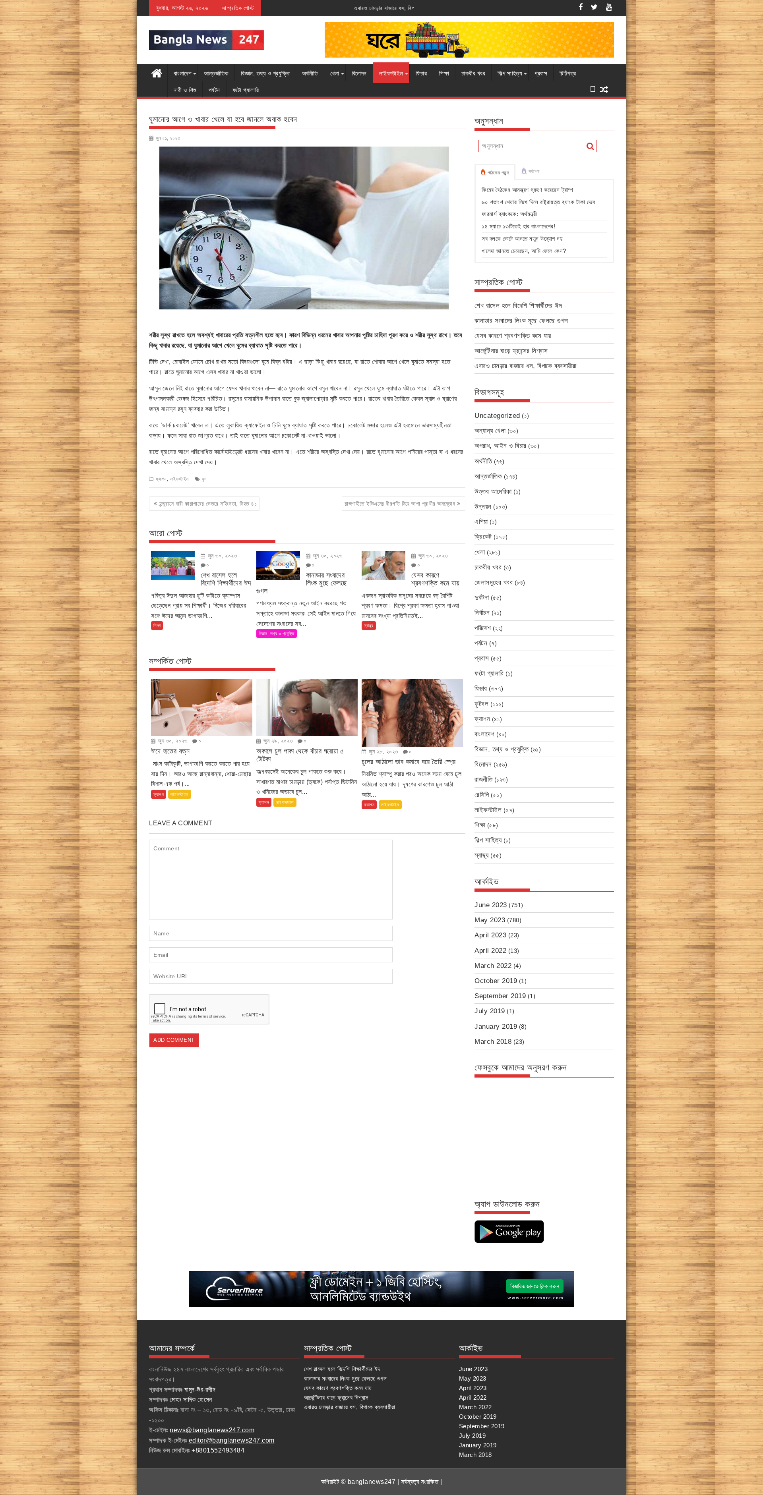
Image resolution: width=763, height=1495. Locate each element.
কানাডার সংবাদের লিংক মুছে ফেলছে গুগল (521, 320)
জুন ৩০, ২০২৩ (221, 555)
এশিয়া (481, 521)
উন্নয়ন (483, 506)
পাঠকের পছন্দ (498, 173)
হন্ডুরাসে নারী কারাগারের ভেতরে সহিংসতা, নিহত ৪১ (208, 503)
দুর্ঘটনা (481, 597)
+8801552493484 (218, 1450)
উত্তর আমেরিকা (493, 491)
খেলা (334, 73)
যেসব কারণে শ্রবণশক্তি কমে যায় (512, 336)
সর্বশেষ (534, 171)
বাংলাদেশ (183, 73)
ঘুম (204, 479)
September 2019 (500, 996)
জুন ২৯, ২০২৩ (277, 741)
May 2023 (489, 920)
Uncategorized (497, 415)
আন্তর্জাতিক (216, 73)
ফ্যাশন (161, 479)
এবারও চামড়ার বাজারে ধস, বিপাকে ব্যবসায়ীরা (282, 8)
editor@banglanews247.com (232, 1440)
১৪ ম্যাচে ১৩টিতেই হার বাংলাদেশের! (518, 226)
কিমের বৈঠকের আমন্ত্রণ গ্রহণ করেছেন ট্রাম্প (527, 189)
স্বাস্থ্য (369, 625)
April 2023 (490, 935)
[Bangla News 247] (156, 72)
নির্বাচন (482, 612)
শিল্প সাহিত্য (510, 73)
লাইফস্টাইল (391, 73)
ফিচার (421, 73)
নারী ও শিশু (185, 90)
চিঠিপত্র (568, 73)
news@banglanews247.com (212, 1430)
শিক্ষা (444, 73)
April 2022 (490, 950)
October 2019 (495, 981)
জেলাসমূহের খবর (493, 582)
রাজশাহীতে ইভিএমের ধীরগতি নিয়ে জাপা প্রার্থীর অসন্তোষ (400, 503)
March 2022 (492, 966)
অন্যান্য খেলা (489, 431)
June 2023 (490, 905)
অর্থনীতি (310, 73)
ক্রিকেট (483, 537)
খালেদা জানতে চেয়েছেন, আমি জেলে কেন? (524, 250)
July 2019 (489, 1011)
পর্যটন (214, 90)
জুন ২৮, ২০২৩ (382, 751)
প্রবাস (540, 73)
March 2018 (492, 1041)
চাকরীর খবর (473, 73)
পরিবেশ (482, 628)
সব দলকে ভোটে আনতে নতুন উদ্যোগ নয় (522, 238)
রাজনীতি (483, 779)
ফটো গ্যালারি (245, 90)
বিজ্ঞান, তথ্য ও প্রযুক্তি (265, 73)
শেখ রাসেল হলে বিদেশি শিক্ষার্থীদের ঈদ (518, 305)
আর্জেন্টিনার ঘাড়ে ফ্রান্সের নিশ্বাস (511, 351)
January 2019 (495, 1026)
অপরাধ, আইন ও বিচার (500, 446)
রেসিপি (481, 795)
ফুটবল (481, 704)
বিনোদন (359, 73)
